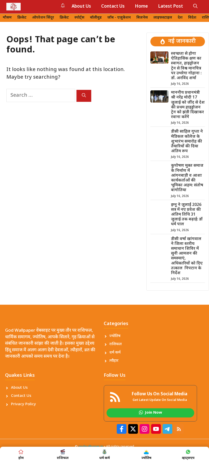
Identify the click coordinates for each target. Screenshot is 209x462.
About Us (81, 6)
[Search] (83, 96)
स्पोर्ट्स (79, 17)
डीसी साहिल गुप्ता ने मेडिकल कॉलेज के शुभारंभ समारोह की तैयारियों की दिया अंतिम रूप (187, 141)
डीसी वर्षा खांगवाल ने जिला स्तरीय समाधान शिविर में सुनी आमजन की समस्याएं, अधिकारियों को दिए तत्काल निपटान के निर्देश (187, 256)
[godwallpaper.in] (13, 6)
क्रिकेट (22, 17)
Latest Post (170, 6)
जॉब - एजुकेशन (119, 17)
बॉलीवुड (96, 17)
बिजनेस (142, 17)
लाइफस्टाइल (162, 17)
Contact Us (113, 6)
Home (141, 6)
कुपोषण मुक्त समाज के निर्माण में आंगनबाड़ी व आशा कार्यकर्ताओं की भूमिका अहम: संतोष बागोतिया (187, 178)
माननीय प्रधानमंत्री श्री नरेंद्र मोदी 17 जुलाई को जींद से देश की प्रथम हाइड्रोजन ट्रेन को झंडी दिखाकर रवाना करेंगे (188, 105)
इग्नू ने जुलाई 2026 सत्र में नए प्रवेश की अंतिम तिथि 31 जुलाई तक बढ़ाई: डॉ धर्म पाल (187, 214)
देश (180, 17)
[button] (195, 6)
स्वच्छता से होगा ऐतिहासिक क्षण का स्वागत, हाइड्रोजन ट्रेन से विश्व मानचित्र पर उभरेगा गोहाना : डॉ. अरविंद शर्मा (186, 66)
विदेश (192, 17)
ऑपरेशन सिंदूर (43, 17)
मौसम (7, 17)
